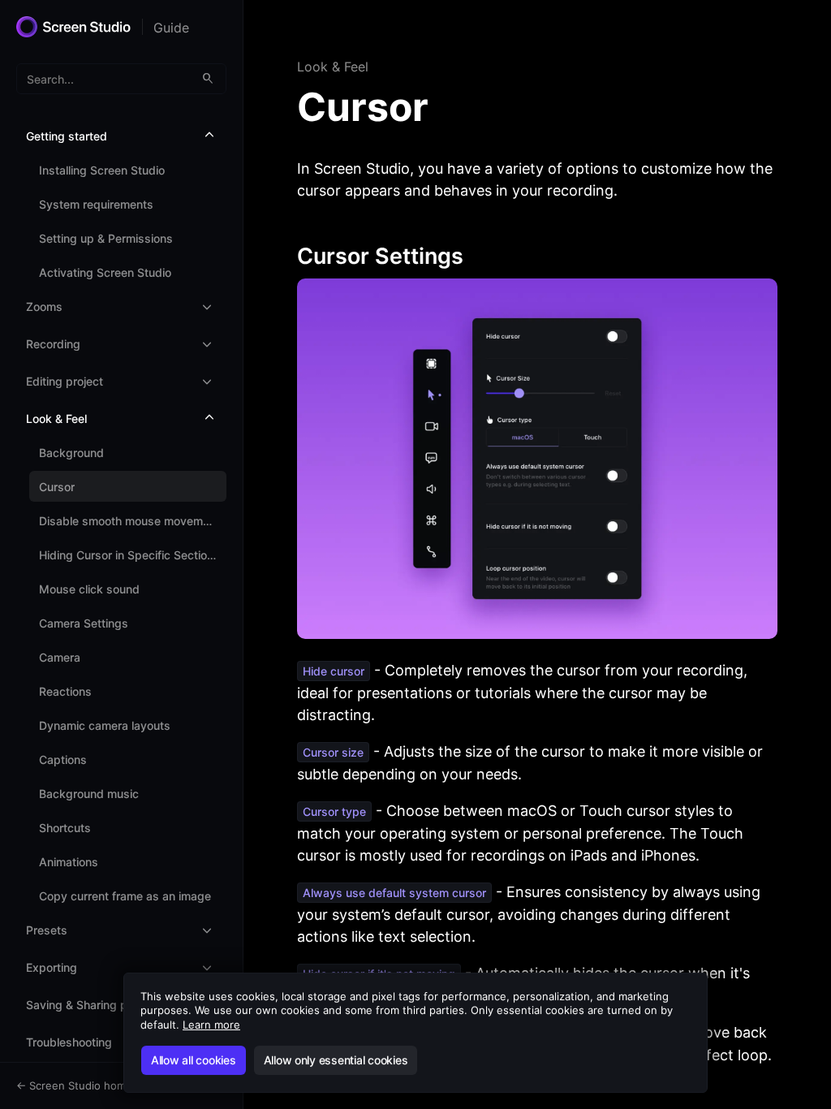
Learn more (211, 1024)
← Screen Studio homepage (86, 1085)
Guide (171, 27)
